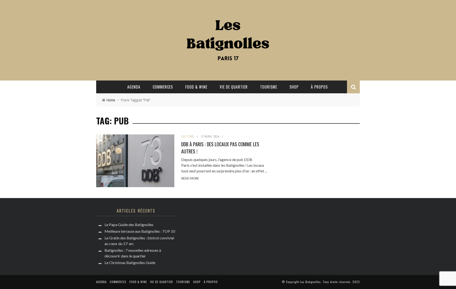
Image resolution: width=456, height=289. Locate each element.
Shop (294, 87)
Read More (190, 178)
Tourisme (268, 87)
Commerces (163, 87)
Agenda (133, 87)
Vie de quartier (234, 87)
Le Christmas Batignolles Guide (129, 262)
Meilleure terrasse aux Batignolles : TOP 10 (139, 231)
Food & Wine (196, 87)
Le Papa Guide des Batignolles (128, 224)
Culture (187, 136)
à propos (319, 87)
